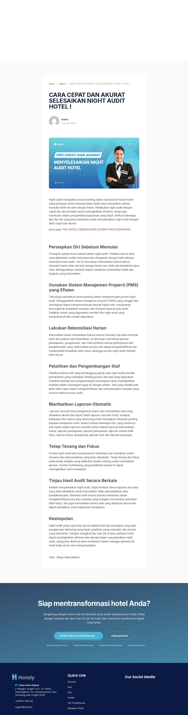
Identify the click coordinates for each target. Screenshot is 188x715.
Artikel (48, 35)
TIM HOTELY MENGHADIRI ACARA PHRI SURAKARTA (96, 229)
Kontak (167, 35)
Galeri (153, 35)
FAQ (140, 35)
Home (52, 84)
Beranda (20, 35)
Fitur (34, 35)
